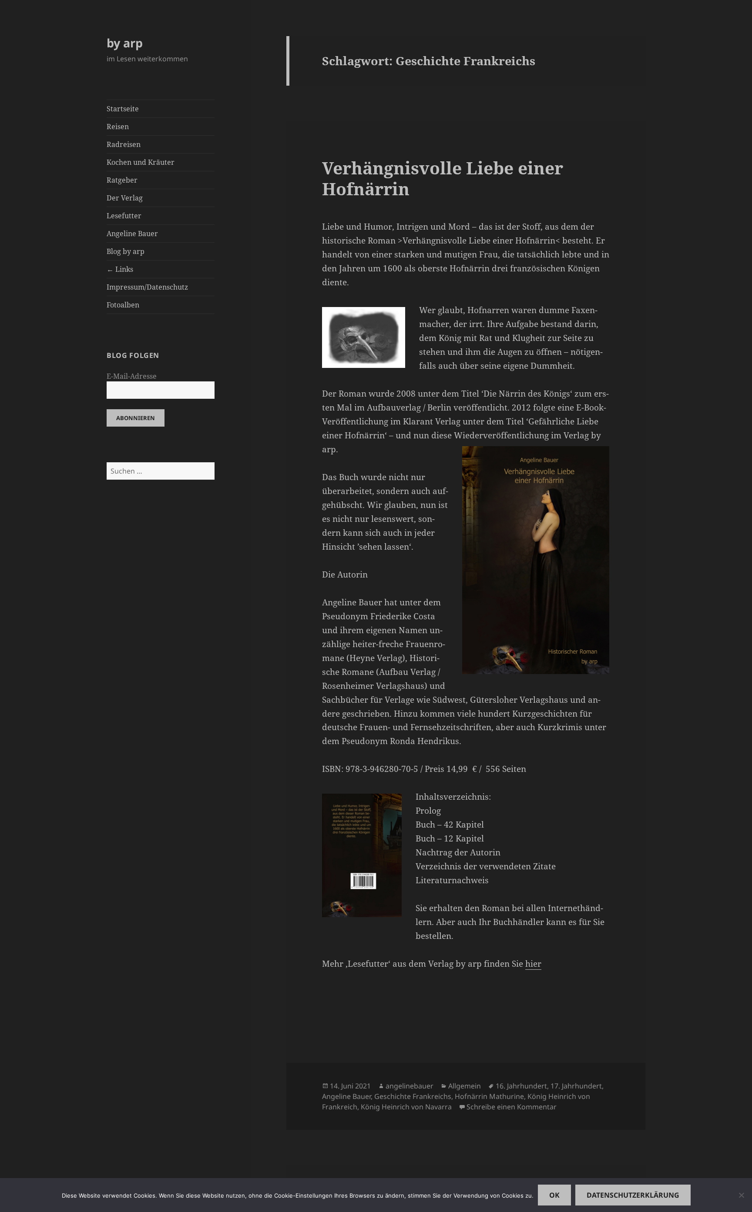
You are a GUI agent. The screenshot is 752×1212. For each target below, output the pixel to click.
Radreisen (124, 144)
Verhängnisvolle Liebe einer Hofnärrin (442, 178)
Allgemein (464, 1086)
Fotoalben (123, 305)
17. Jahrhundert (576, 1086)
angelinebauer (409, 1086)
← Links (120, 269)
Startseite (123, 109)
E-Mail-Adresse (132, 376)
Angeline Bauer (132, 233)
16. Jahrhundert (521, 1086)
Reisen (118, 126)
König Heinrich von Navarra (406, 1107)
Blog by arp (125, 251)
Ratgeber (122, 180)
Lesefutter (124, 215)
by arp (125, 43)
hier (533, 963)
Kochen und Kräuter (141, 162)
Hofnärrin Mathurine (489, 1096)
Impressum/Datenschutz (147, 287)
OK (554, 1195)
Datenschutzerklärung (633, 1195)
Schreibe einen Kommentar (512, 1107)
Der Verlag (125, 198)
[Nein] (741, 1195)
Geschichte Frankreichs (412, 1096)
